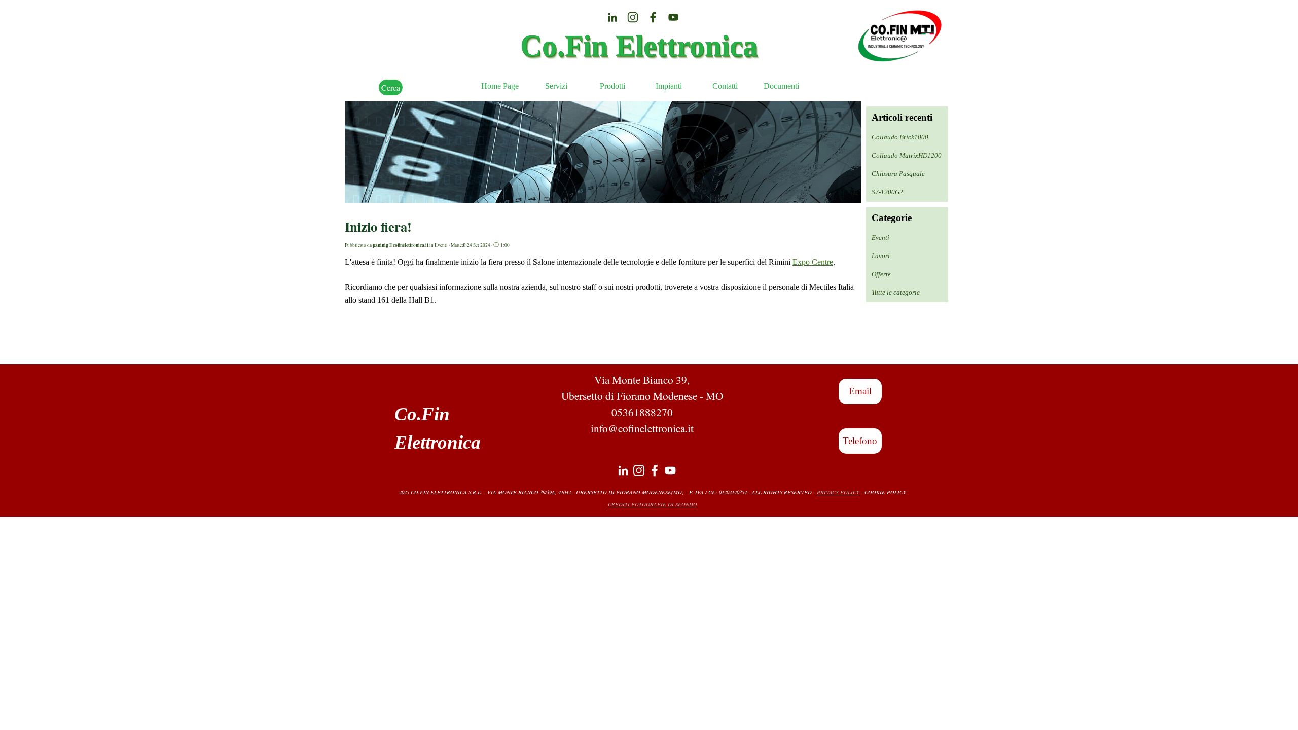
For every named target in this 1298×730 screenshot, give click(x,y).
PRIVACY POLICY (838, 492)
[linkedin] (612, 17)
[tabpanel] (641, 404)
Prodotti (612, 86)
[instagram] (633, 17)
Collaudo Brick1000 (900, 137)
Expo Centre (812, 262)
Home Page (500, 86)
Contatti (725, 86)
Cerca (390, 87)
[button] (860, 391)
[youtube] (673, 17)
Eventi (880, 237)
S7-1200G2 (887, 192)
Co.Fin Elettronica (639, 45)
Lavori (881, 256)
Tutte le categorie (896, 292)
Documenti (781, 86)
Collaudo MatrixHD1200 (907, 155)
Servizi (556, 86)
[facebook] (653, 17)
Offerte (881, 274)
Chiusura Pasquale (898, 173)
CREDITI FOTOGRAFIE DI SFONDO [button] (652, 504)
